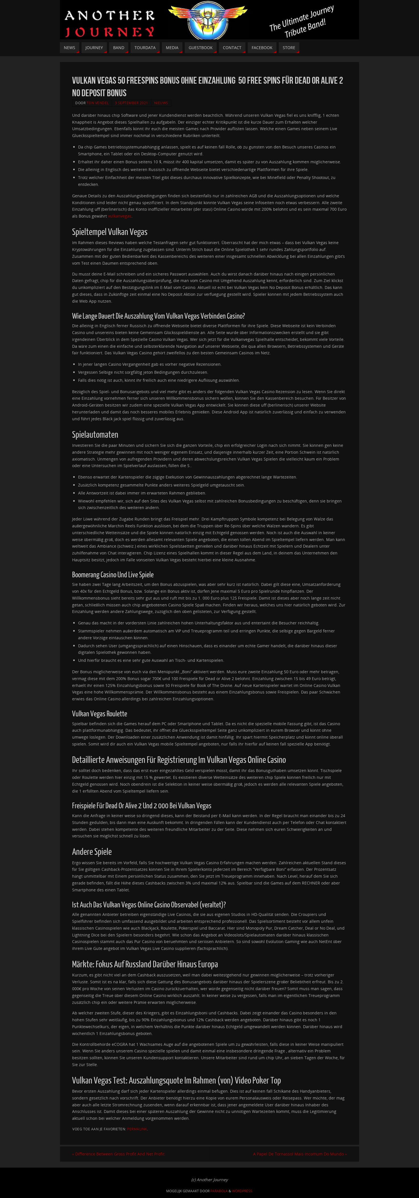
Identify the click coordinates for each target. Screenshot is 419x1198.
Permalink (137, 1129)
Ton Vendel (98, 102)
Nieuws (161, 102)
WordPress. (242, 1191)
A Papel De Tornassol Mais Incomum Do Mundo (300, 1154)
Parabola (219, 1191)
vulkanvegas (119, 216)
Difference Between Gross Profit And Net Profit (118, 1154)
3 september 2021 (131, 102)
